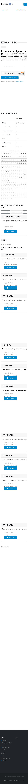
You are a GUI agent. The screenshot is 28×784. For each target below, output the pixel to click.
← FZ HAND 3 (5, 10)
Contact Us (4, 760)
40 (5, 212)
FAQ (3, 756)
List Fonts (4, 740)
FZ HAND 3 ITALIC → (21, 10)
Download (11, 232)
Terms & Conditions (9, 780)
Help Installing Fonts (6, 758)
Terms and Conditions (19, 81)
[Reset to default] (25, 212)
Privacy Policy (17, 780)
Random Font (5, 745)
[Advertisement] (14, 27)
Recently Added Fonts (7, 742)
